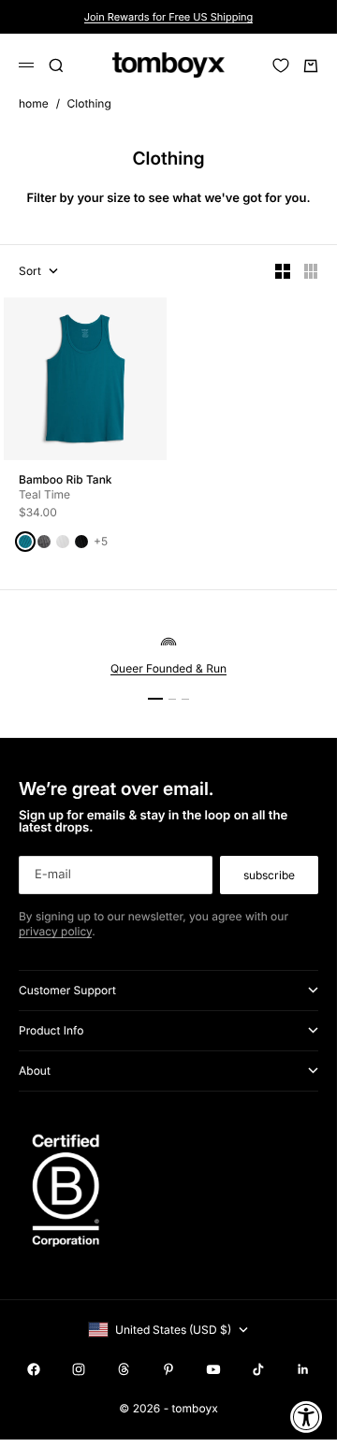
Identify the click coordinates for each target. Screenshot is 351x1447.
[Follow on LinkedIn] (303, 1369)
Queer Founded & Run (168, 668)
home (34, 103)
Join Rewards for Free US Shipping (169, 16)
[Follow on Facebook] (33, 1369)
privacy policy (55, 931)
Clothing (89, 103)
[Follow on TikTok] (258, 1369)
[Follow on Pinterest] (168, 1369)
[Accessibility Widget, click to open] (306, 1417)
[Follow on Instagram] (78, 1369)
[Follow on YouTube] (213, 1369)
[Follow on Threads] (123, 1369)
